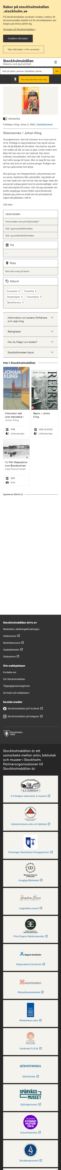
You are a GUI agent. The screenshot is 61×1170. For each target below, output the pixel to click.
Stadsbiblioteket (44, 124)
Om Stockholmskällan (14, 679)
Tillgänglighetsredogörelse (16, 686)
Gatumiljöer (33, 296)
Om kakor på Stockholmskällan (18, 29)
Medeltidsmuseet (11, 643)
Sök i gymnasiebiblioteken (19, 228)
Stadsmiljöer (13, 296)
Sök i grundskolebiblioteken (20, 235)
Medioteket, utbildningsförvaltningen (21, 629)
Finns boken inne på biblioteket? (22, 221)
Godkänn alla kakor (18, 38)
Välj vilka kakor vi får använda (23, 49)
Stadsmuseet (9, 636)
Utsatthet (29, 291)
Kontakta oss (9, 672)
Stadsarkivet (9, 656)
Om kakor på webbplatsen (16, 693)
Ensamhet (12, 291)
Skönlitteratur (14, 302)
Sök (57, 71)
